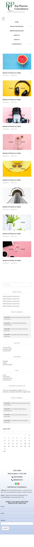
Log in (4, 375)
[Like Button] (29, 153)
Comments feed (7, 378)
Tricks (5, 363)
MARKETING (14, 75)
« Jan (4, 451)
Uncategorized (7, 364)
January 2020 (7, 347)
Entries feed (6, 376)
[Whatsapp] (16, 484)
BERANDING (6, 75)
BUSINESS (5, 361)
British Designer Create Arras (11, 296)
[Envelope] (18, 484)
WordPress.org (7, 380)
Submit (5, 528)
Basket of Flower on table (12, 73)
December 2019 (7, 349)
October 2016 (7, 351)
